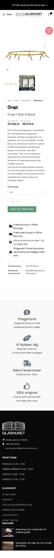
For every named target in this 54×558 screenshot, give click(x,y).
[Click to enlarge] (7, 70)
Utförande (13, 186)
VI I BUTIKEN (8, 494)
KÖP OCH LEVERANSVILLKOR (17, 504)
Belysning (26, 100)
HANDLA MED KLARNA (13, 510)
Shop (17, 100)
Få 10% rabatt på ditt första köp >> (30, 5)
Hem (10, 100)
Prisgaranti (27, 319)
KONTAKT (7, 499)
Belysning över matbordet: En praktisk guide (31, 531)
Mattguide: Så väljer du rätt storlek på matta (34, 544)
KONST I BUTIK (10, 520)
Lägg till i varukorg (22, 209)
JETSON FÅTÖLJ (10, 515)
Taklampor (38, 100)
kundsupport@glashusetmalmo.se (22, 448)
